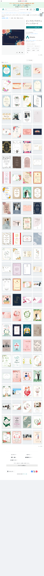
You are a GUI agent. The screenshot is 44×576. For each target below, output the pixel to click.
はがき (28, 48)
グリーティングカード (31, 44)
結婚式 (33, 50)
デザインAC (25, 473)
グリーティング (30, 46)
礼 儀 (38, 50)
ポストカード (37, 46)
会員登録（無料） (5, 18)
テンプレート (22, 9)
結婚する (28, 50)
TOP (27, 40)
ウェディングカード (34, 33)
